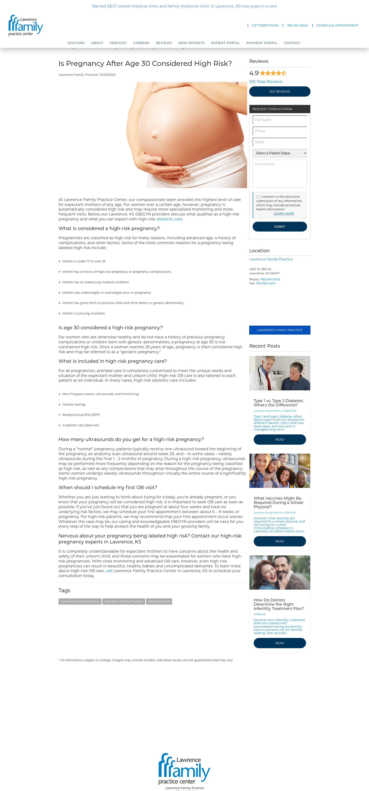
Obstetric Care (159, 601)
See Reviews (279, 91)
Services (118, 43)
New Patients (192, 43)
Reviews (164, 43)
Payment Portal (262, 43)
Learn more (284, 213)
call (109, 570)
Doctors (76, 43)
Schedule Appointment (337, 25)
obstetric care (169, 219)
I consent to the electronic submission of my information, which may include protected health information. (279, 203)
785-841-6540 (297, 25)
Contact (292, 43)
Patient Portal (225, 43)
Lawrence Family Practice (80, 601)
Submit (280, 226)
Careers (141, 43)
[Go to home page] (61, 25)
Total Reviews (266, 81)
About (97, 43)
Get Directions (265, 25)
